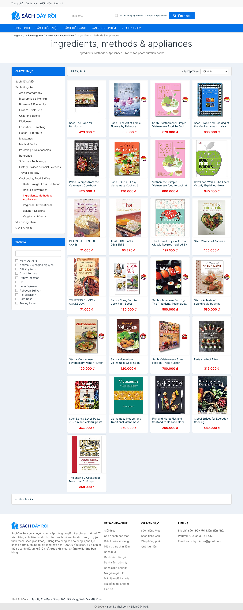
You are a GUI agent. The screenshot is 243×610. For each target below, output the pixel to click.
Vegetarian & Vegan (35, 216)
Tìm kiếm (184, 15)
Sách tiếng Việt (24, 81)
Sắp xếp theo (190, 71)
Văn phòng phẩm (104, 28)
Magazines (26, 138)
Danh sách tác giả (115, 557)
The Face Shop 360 (53, 599)
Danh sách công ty (115, 562)
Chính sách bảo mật (116, 535)
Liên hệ (58, 3)
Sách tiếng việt (47, 28)
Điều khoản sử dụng (116, 541)
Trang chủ (17, 3)
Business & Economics (33, 104)
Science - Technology (32, 161)
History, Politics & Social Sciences (40, 167)
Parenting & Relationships (35, 149)
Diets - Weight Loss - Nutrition (41, 184)
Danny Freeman (29, 277)
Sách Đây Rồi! (139, 606)
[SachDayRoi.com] (34, 15)
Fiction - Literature (30, 132)
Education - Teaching (32, 127)
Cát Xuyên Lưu (29, 269)
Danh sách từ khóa (115, 567)
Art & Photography (30, 92)
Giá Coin (96, 599)
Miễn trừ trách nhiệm (117, 546)
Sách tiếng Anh (34, 35)
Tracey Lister (28, 303)
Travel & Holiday (29, 172)
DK (21, 282)
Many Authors (28, 260)
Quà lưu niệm (131, 28)
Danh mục (32, 3)
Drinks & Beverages (35, 189)
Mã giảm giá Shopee (116, 583)
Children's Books (29, 115)
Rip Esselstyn (28, 294)
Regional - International (37, 205)
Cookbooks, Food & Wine (60, 35)
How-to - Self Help (30, 110)
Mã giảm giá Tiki (114, 573)
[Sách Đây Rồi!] (30, 526)
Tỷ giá (35, 599)
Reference (25, 155)
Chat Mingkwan (29, 273)
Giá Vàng (72, 599)
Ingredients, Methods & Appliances (37, 197)
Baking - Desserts (34, 210)
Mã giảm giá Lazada (116, 578)
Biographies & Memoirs (33, 98)
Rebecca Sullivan (30, 290)
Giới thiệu (46, 3)
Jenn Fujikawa (28, 286)
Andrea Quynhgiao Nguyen (37, 264)
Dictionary (25, 121)
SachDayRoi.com (117, 606)
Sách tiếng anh (75, 28)
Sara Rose (26, 298)
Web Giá (85, 599)
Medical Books (28, 144)
